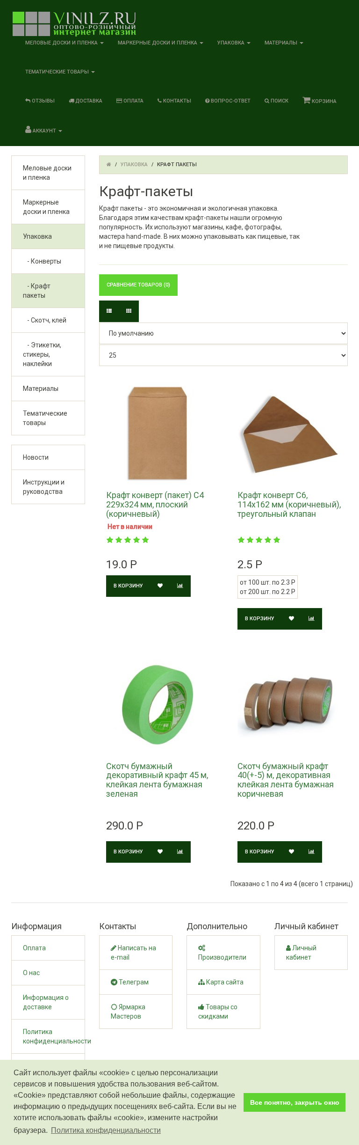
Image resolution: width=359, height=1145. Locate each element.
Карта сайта (224, 982)
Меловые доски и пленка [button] (62, 43)
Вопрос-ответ (230, 101)
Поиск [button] (278, 101)
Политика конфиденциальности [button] (106, 1130)
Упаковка (37, 236)
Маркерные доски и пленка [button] (158, 43)
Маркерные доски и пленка (46, 206)
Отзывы (42, 101)
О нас (31, 972)
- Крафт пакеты (36, 290)
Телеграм (133, 982)
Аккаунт (44, 131)
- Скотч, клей (44, 320)
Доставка (88, 101)
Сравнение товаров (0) (138, 285)
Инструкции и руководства (44, 486)
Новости (36, 457)
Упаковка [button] (231, 43)
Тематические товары (45, 418)
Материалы (40, 388)
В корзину (128, 586)
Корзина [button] (323, 101)
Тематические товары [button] (57, 72)
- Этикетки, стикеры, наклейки (42, 354)
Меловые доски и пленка (47, 172)
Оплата (133, 101)
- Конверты (42, 261)
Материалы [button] (282, 43)
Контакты (176, 101)
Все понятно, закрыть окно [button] (294, 1102)
